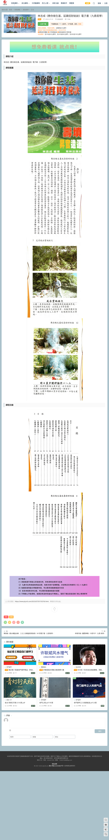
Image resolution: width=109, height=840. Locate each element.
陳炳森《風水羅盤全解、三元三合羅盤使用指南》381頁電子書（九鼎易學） (29, 633)
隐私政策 (54, 764)
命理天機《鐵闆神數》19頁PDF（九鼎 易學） (90, 633)
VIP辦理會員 (53, 32)
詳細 (11, 617)
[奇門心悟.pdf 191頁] (54, 687)
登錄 (79, 24)
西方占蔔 (45, 3)
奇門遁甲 (9, 667)
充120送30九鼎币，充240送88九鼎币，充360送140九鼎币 (63, 34)
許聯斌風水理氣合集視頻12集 (52, 670)
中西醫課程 (36, 3)
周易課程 (14, 3)
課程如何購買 (43, 32)
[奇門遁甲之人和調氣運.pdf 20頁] (89, 687)
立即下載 (43, 24)
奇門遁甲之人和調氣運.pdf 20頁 (85, 703)
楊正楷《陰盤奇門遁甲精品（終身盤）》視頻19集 (19, 670)
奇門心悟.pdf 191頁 (46, 703)
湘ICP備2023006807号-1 (56, 766)
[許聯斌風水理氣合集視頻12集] (54, 654)
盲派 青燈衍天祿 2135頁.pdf (15, 703)
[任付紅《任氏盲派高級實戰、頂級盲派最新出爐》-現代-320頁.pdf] (89, 654)
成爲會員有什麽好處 (65, 32)
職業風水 (43, 667)
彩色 (6, 617)
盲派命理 (78, 667)
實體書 (71, 3)
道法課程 (25, 3)
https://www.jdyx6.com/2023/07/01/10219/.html (32, 601)
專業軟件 (64, 3)
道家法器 (55, 3)
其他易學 (60, 19)
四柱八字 (9, 700)
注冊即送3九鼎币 (61, 28)
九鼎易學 (5, 3)
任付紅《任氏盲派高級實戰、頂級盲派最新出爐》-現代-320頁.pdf (88, 670)
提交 (99, 731)
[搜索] (94, 3)
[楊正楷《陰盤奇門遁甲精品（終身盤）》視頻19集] (20, 654)
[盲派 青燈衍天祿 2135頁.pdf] (20, 687)
